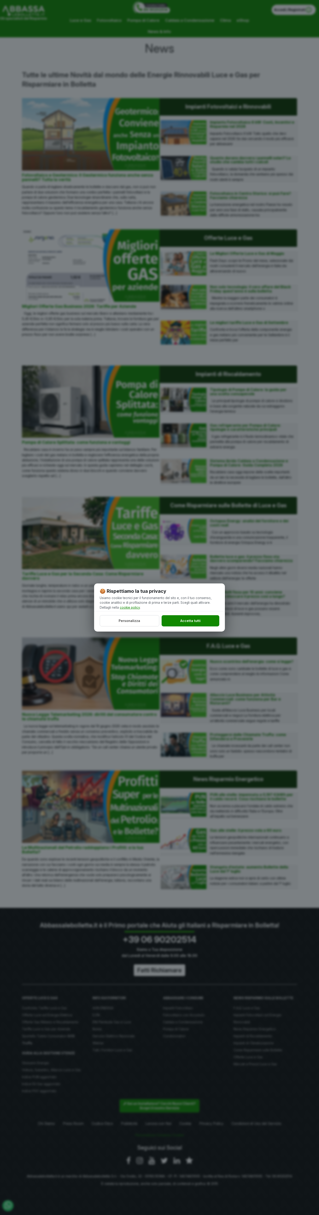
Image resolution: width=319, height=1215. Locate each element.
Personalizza (129, 621)
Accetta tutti (190, 621)
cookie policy (130, 607)
